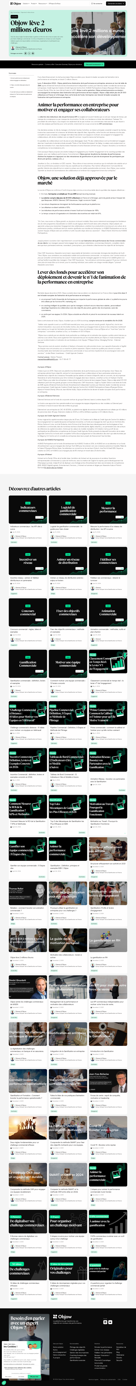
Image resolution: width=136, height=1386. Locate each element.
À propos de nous (54, 3)
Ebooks (119, 1358)
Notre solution (58, 1347)
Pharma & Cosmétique (102, 1360)
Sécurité (119, 1360)
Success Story (17, 12)
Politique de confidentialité (108, 1379)
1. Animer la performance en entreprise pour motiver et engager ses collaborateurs (20, 79)
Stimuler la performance (103, 1347)
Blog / (12, 12)
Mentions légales (93, 1379)
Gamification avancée (77, 1360)
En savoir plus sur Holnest (53, 468)
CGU (119, 1379)
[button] (26, 4)
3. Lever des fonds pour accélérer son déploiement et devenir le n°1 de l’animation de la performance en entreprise (21, 94)
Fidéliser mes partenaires (103, 1353)
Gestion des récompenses (79, 1353)
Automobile (98, 1363)
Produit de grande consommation (100, 1367)
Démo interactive (59, 1355)
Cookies (124, 1379)
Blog (118, 1352)
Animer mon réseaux (101, 1350)
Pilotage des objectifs (77, 1347)
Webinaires (120, 1355)
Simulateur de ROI (121, 1348)
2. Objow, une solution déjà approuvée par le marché (20, 86)
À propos (56, 1358)
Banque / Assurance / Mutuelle (102, 1356)
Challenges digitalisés (77, 1350)
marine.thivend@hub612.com (48, 359)
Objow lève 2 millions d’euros (27, 12)
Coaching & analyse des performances (78, 1356)
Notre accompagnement (59, 1351)
